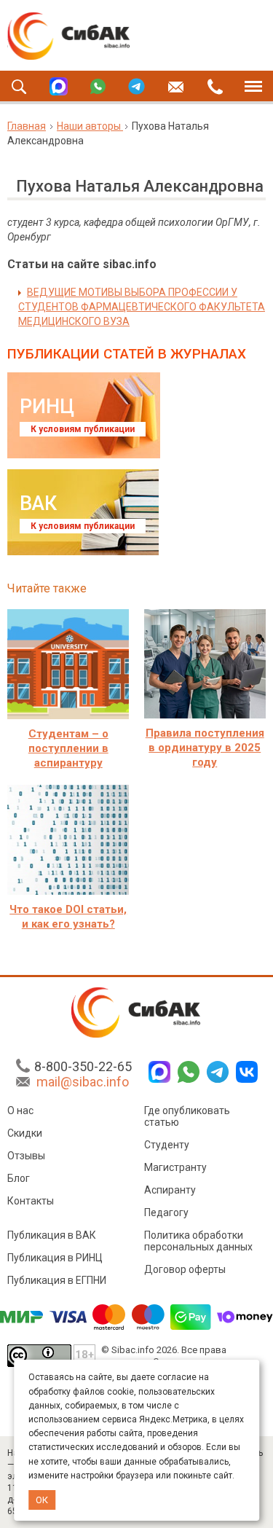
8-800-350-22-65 (83, 1066)
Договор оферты (185, 1269)
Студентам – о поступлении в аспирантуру (68, 748)
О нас (20, 1110)
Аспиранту (170, 1190)
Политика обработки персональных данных (198, 1241)
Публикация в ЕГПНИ (56, 1280)
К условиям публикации (83, 429)
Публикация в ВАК (51, 1235)
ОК (42, 1499)
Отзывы (26, 1155)
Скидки (24, 1133)
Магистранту (175, 1167)
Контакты (30, 1201)
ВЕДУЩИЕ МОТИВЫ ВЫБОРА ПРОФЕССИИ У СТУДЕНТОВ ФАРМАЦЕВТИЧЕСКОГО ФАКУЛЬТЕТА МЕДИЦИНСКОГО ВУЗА (141, 306)
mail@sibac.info (82, 1081)
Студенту (166, 1145)
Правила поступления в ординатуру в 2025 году (205, 747)
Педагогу (166, 1212)
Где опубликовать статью (187, 1116)
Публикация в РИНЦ (55, 1257)
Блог (18, 1178)
